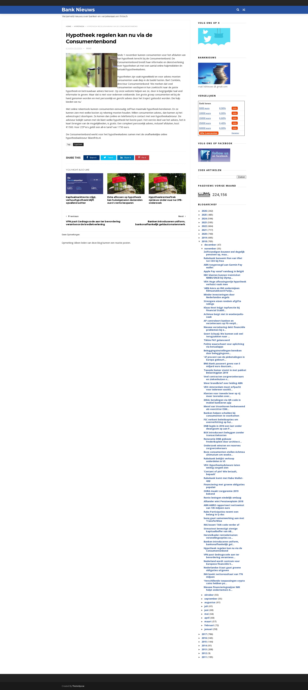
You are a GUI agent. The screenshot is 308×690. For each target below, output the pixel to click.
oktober (209, 594)
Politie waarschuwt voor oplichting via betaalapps (224, 345)
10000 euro (205, 113)
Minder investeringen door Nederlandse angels (219, 296)
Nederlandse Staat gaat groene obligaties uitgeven (222, 569)
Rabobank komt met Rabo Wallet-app (223, 479)
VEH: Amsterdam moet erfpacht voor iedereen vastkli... (222, 388)
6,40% (222, 123)
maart (208, 621)
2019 (204, 237)
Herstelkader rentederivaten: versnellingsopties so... (221, 536)
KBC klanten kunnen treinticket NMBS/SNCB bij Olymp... (222, 276)
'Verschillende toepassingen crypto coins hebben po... (224, 582)
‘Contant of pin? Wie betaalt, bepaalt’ (220, 473)
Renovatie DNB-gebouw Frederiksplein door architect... (223, 440)
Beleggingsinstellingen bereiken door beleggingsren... (223, 352)
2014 (204, 645)
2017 (204, 634)
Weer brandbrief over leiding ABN (223, 383)
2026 (204, 210)
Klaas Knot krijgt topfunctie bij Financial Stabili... (222, 309)
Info (235, 108)
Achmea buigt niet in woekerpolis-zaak (224, 315)
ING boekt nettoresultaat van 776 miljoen (223, 575)
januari (208, 629)
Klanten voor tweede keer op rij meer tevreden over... (222, 395)
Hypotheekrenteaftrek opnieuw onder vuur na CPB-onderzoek (165, 200)
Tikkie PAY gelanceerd (217, 340)
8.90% (222, 108)
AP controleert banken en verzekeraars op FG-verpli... (221, 322)
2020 (204, 233)
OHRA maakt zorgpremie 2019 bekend (221, 492)
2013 (204, 649)
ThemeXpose (78, 686)
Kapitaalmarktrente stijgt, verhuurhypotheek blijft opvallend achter (81, 200)
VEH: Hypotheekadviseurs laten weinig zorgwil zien (222, 466)
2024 (204, 218)
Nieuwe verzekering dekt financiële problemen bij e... (224, 328)
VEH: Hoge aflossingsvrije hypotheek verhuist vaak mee (225, 283)
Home (68, 26)
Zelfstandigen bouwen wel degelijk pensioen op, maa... (224, 253)
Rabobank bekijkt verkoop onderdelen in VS (219, 460)
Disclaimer (235, 133)
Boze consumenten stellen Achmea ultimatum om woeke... (224, 453)
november (210, 248)
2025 (204, 214)
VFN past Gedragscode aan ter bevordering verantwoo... (221, 556)
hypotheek (79, 26)
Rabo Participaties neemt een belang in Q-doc (221, 513)
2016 (204, 637)
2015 (204, 641)
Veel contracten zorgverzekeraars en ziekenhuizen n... (224, 378)
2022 (204, 226)
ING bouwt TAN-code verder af (221, 524)
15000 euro (205, 118)
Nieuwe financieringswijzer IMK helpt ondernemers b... (222, 588)
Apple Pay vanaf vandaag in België (224, 271)
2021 (204, 229)
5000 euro (204, 108)
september (211, 598)
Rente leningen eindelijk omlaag (222, 497)
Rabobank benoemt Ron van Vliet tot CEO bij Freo (223, 259)
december (210, 244)
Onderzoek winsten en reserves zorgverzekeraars (222, 447)
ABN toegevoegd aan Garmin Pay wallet (223, 266)
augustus (210, 602)
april (207, 617)
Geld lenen (205, 103)
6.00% (222, 113)
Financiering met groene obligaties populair (224, 486)
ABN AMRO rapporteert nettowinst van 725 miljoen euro (224, 506)
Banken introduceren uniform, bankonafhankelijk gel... (221, 543)
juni (206, 610)
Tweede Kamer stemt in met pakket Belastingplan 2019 (225, 371)
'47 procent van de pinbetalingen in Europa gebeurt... (224, 358)
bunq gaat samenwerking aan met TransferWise (224, 519)
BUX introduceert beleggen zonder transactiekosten (224, 434)
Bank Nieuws (78, 10)
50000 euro (205, 128)
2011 (204, 657)
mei (206, 613)
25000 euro (205, 123)
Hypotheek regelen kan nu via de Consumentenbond (223, 549)
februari (209, 625)
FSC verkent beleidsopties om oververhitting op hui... (221, 421)
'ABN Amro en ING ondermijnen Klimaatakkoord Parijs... (222, 289)
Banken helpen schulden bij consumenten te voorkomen (221, 414)
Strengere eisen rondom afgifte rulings (222, 302)
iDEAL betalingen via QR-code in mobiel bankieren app (222, 401)
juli (206, 606)
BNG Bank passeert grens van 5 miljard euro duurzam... (222, 365)
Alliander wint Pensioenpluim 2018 (223, 501)
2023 (204, 222)
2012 (204, 653)
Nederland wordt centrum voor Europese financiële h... (222, 562)
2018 (204, 241)
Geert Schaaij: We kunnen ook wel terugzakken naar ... (223, 335)
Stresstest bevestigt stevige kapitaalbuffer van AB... (221, 530)
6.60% (222, 118)
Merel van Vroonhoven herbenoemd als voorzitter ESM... (224, 408)
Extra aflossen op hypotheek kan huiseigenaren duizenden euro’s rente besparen (124, 200)
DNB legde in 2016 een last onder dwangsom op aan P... (223, 427)
